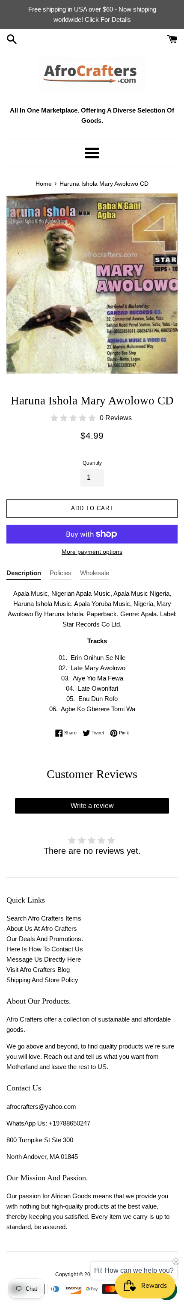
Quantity (92, 463)
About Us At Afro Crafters (41, 928)
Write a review (92, 805)
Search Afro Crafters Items (43, 918)
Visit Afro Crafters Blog (38, 969)
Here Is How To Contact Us (44, 949)
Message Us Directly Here (43, 959)
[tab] (23, 574)
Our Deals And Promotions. (44, 938)
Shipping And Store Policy (42, 979)
